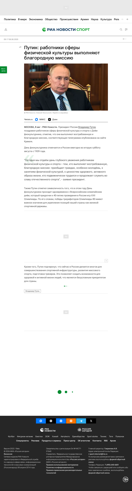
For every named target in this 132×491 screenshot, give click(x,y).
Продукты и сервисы (51, 441)
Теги (111, 436)
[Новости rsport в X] (91, 420)
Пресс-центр (69, 441)
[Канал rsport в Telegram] (81, 420)
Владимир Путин (87, 127)
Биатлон (39, 436)
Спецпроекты (22, 441)
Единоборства (78, 436)
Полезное (120, 436)
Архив (113, 441)
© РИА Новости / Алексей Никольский (37, 113)
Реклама (35, 441)
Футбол (11, 436)
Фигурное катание (25, 436)
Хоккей (55, 436)
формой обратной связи (98, 473)
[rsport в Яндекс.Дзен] (51, 420)
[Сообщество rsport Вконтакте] (61, 420)
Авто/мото (65, 436)
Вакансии (8, 454)
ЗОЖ (47, 436)
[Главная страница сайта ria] (57, 29)
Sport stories (92, 436)
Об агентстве (84, 441)
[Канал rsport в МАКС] (41, 420)
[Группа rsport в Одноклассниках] (71, 420)
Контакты (97, 441)
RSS (106, 441)
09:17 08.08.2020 (11, 39)
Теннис (103, 436)
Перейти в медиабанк (60, 113)
